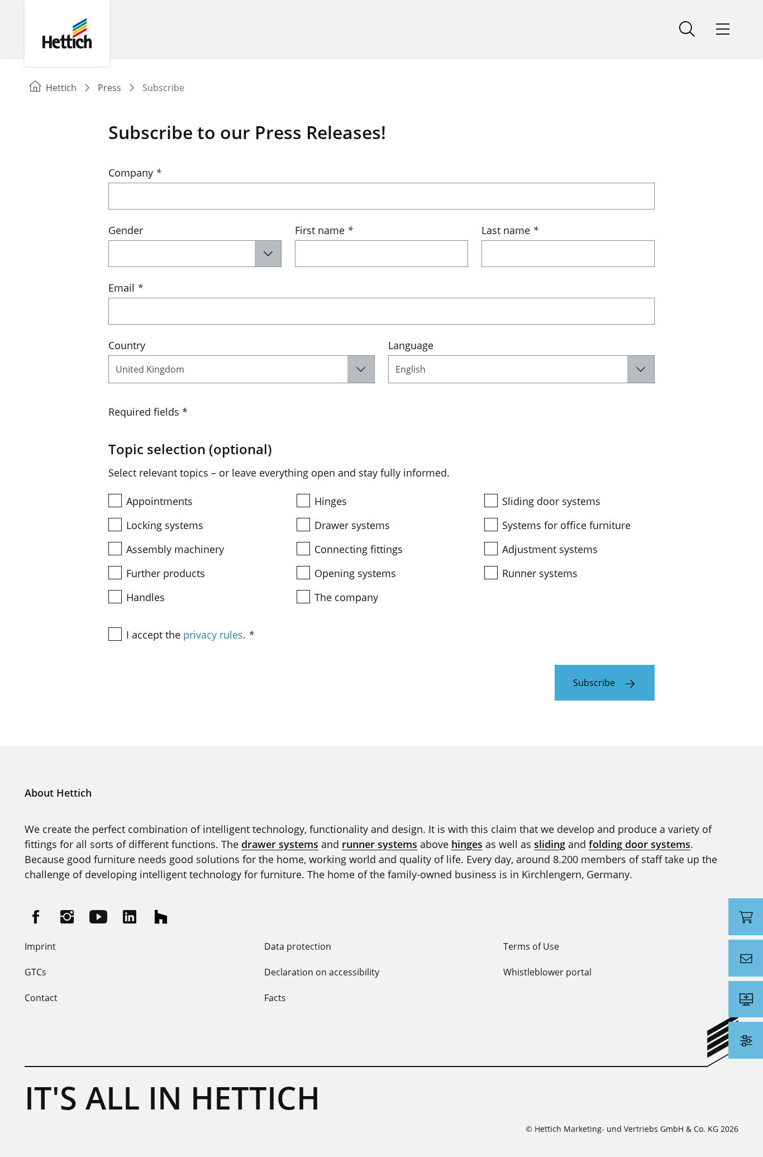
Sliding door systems (551, 501)
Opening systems (355, 573)
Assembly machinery (175, 549)
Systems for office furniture (566, 525)
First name (324, 230)
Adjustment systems (550, 549)
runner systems (379, 844)
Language (410, 345)
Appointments (159, 501)
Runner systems (540, 573)
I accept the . (190, 634)
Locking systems (164, 525)
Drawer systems (352, 525)
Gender (125, 230)
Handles (145, 597)
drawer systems (279, 844)
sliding (549, 844)
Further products (165, 573)
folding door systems (639, 844)
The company (346, 597)
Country (126, 345)
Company (134, 172)
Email (125, 287)
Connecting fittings (358, 549)
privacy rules (213, 634)
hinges (467, 844)
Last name (509, 230)
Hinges (330, 501)
